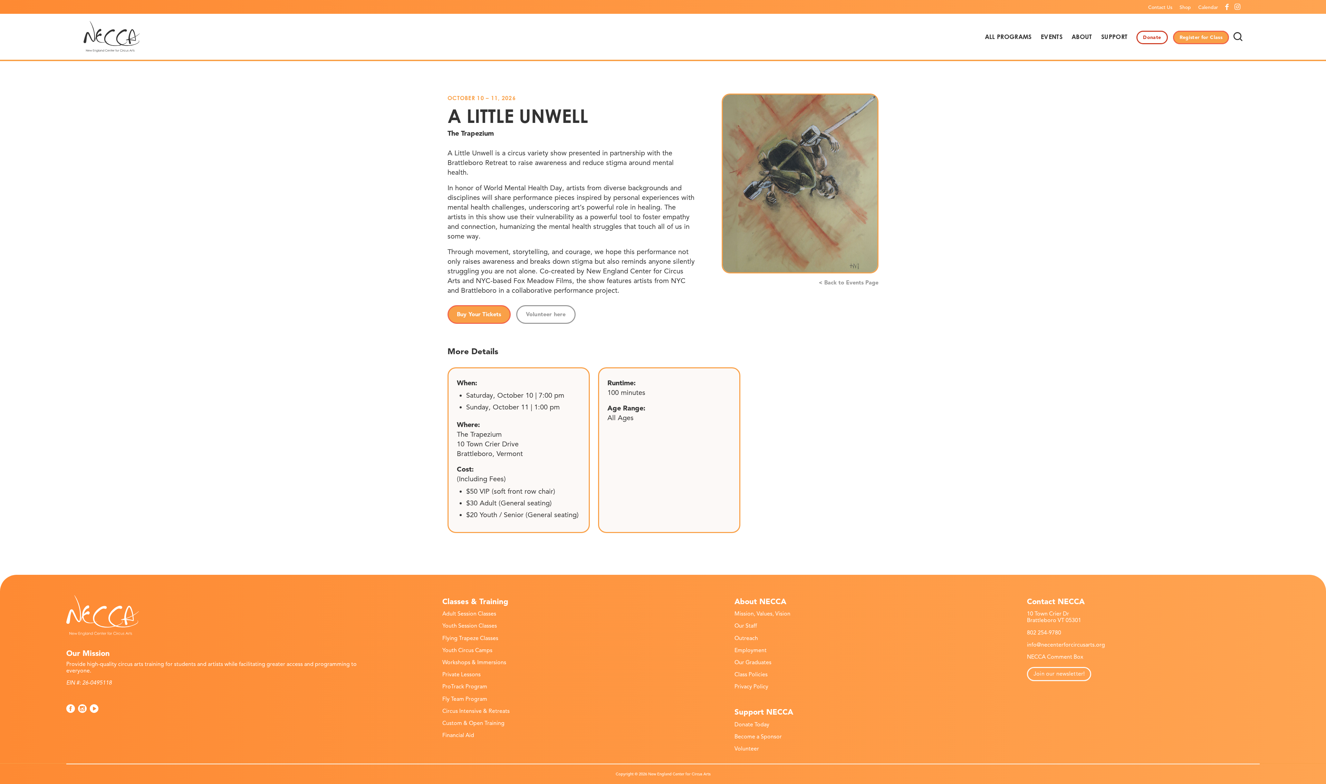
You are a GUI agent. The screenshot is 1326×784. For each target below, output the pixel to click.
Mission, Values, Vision (762, 613)
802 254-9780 (1044, 632)
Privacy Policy (751, 686)
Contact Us (1160, 7)
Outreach (746, 638)
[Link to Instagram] (1237, 7)
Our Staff (745, 625)
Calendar (1208, 7)
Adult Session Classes (469, 613)
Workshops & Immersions (474, 662)
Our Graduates (752, 662)
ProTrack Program (464, 686)
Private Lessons (461, 674)
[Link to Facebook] (1227, 7)
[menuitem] (1160, 7)
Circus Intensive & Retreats (476, 711)
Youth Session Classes (469, 625)
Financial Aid (458, 735)
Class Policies (751, 674)
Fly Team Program (464, 699)
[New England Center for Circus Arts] (112, 36)
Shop (1185, 7)
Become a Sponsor (758, 736)
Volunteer (746, 748)
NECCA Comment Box (1055, 657)
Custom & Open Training (473, 723)
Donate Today (751, 724)
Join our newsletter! (1059, 673)
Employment (750, 650)
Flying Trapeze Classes (470, 638)
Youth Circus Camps (467, 650)
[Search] (1237, 36)
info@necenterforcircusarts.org (1066, 644)
